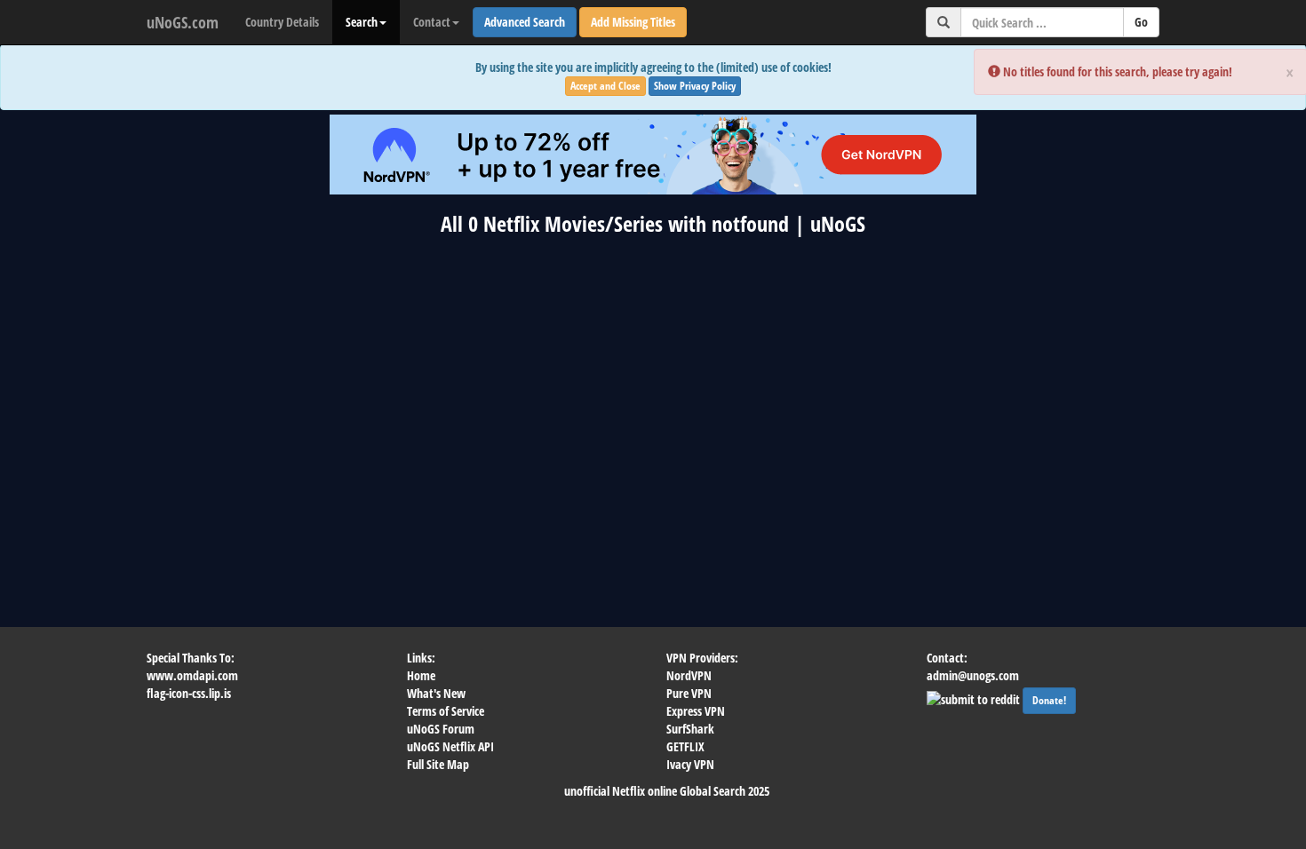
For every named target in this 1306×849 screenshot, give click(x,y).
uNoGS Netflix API (450, 746)
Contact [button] (431, 21)
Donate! (1049, 700)
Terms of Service (445, 710)
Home (421, 675)
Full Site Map (438, 764)
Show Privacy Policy (695, 85)
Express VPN (695, 710)
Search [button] (362, 21)
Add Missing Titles (633, 21)
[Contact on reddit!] (975, 697)
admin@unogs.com (973, 675)
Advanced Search (524, 21)
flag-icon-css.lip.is (189, 693)
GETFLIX (685, 746)
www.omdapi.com (192, 675)
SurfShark (690, 728)
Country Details (282, 21)
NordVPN (689, 675)
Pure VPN (689, 693)
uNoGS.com (183, 22)
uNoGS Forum (440, 728)
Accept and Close (605, 85)
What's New (436, 693)
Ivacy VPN (690, 764)
